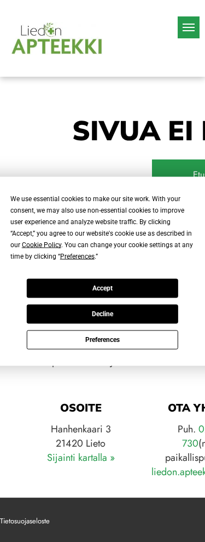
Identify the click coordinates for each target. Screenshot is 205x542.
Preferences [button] (77, 256)
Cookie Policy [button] (41, 244)
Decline (102, 314)
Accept (102, 288)
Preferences (102, 340)
